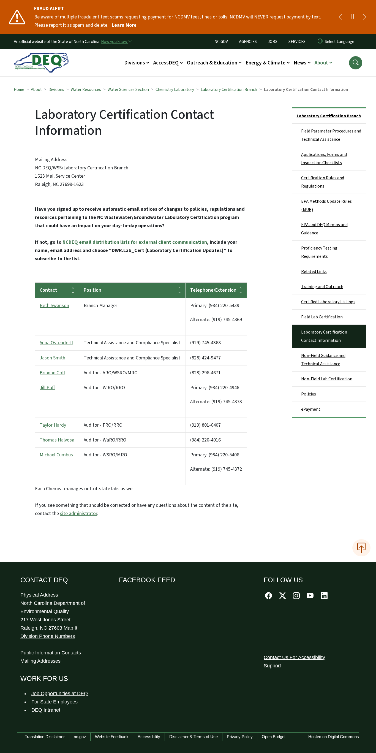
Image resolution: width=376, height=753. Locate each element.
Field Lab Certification (322, 317)
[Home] (41, 56)
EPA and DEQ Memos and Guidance (324, 229)
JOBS (272, 42)
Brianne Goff (52, 372)
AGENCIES (248, 42)
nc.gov (80, 736)
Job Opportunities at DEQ (59, 693)
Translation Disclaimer (45, 736)
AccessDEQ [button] (166, 63)
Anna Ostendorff (56, 342)
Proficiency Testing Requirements (319, 252)
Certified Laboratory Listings (328, 302)
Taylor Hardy (53, 425)
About (36, 89)
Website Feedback (112, 736)
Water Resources (86, 89)
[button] (355, 62)
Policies (308, 394)
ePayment (310, 409)
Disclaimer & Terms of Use (193, 736)
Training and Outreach (322, 287)
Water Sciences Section (128, 89)
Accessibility (149, 736)
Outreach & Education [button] (212, 63)
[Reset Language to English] (320, 41)
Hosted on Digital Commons (333, 736)
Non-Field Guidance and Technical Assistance (323, 360)
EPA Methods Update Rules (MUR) (326, 205)
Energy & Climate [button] (265, 63)
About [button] (321, 63)
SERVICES (297, 42)
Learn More (124, 25)
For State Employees (54, 702)
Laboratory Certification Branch (229, 89)
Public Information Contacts (50, 653)
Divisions (56, 89)
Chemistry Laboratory (175, 89)
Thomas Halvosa (57, 440)
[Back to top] (361, 547)
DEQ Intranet (45, 710)
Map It (70, 628)
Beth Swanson (54, 305)
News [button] (300, 63)
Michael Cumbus (56, 454)
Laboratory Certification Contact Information (324, 336)
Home (19, 89)
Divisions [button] (134, 63)
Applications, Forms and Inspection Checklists (324, 158)
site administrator (78, 513)
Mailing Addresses (40, 661)
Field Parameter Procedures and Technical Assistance (331, 135)
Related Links (314, 272)
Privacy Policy (240, 736)
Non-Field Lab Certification (326, 379)
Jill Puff (47, 387)
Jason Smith (52, 357)
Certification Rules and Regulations (322, 182)
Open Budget (273, 736)
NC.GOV (221, 42)
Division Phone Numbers (47, 636)
